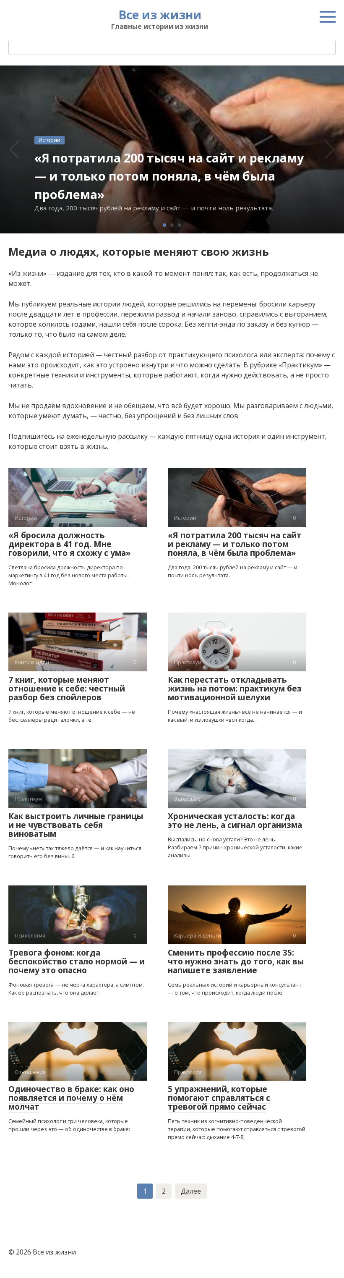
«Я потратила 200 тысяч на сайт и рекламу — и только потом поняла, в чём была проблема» (235, 544)
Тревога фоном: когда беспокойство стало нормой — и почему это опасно (76, 961)
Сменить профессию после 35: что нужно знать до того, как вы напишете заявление (236, 961)
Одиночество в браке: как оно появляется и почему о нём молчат (71, 1098)
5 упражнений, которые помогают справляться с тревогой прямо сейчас (219, 1098)
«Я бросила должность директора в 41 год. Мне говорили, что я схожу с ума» (69, 544)
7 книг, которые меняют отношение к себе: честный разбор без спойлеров (66, 688)
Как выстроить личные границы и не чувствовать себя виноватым (75, 825)
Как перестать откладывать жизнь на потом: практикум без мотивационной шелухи (235, 688)
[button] (164, 225)
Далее (191, 1191)
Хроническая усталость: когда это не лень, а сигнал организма (235, 820)
